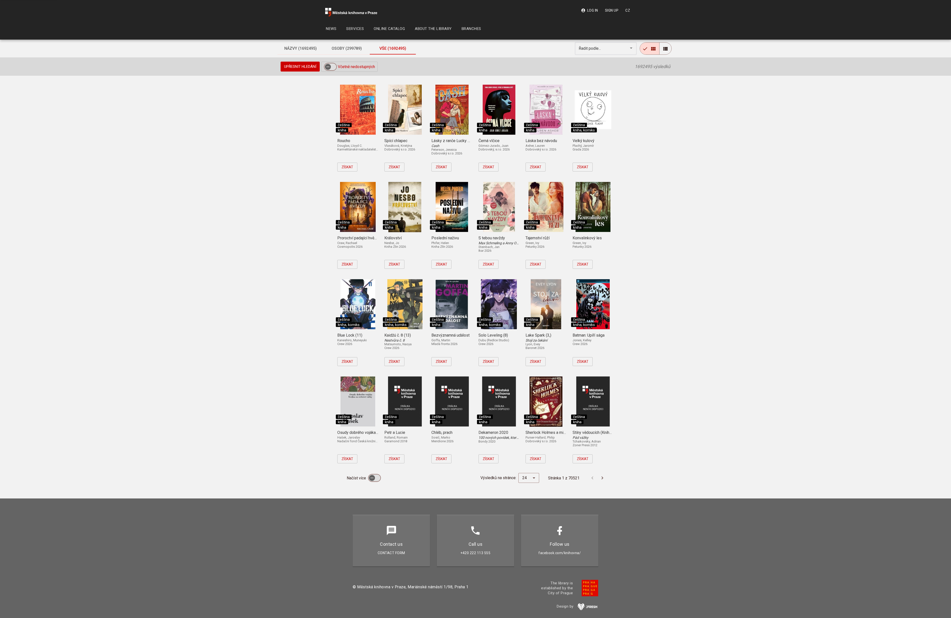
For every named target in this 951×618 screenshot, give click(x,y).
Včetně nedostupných (356, 66)
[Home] (351, 12)
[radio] (649, 48)
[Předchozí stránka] (592, 478)
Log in (589, 10)
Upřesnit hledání (300, 66)
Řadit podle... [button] (590, 48)
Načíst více (357, 478)
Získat (347, 167)
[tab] (300, 48)
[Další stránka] (602, 478)
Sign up (612, 10)
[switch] (330, 67)
